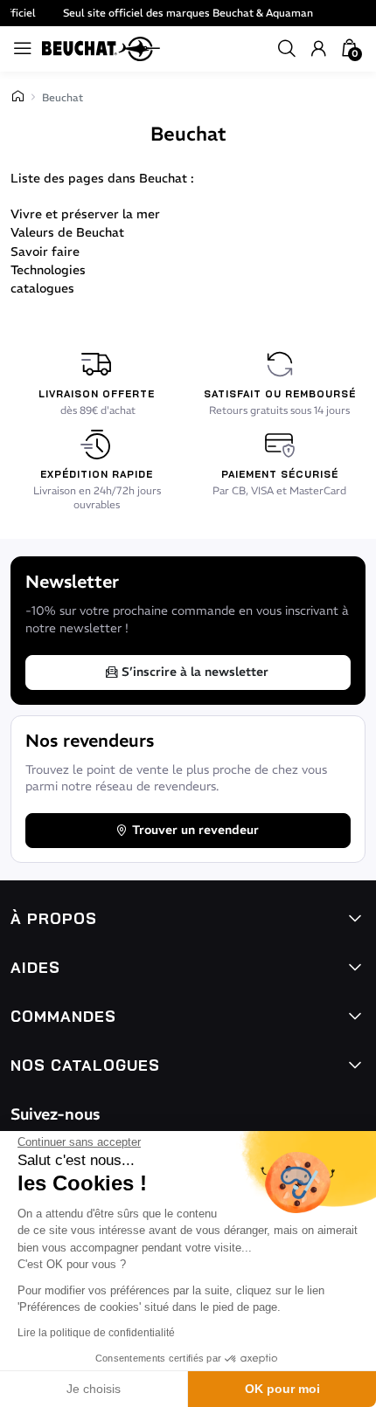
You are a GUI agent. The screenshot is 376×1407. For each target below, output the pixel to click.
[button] (287, 49)
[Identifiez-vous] (318, 49)
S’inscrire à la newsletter (195, 671)
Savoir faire (45, 251)
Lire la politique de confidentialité (96, 1333)
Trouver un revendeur (195, 830)
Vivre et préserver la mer (85, 214)
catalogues (42, 288)
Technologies (48, 270)
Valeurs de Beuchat (67, 232)
